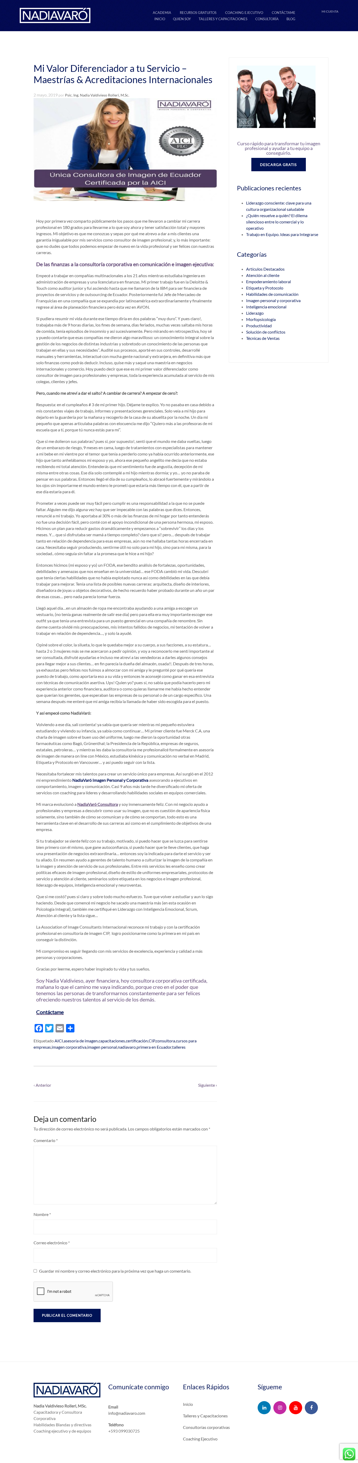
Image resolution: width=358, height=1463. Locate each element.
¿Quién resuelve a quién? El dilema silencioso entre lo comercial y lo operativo (276, 222)
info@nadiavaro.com (126, 1413)
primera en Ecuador (154, 1046)
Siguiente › (207, 1084)
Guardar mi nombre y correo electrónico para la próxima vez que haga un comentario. (115, 1270)
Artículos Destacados (265, 268)
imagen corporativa (69, 1046)
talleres (179, 1046)
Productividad (259, 325)
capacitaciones (112, 1040)
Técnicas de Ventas (263, 338)
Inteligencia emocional (266, 306)
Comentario (46, 1140)
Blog (290, 19)
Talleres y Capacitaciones (223, 19)
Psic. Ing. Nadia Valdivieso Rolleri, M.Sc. (97, 95)
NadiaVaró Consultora (97, 804)
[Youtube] (295, 1407)
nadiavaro (127, 1046)
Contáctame (283, 12)
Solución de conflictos (265, 331)
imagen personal (102, 1046)
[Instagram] (279, 1407)
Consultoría (267, 19)
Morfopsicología (261, 319)
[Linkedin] (264, 1407)
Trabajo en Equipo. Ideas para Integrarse (282, 234)
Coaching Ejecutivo (244, 12)
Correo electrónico (52, 1242)
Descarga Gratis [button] (278, 164)
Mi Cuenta (330, 11)
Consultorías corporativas (206, 1427)
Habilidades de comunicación (272, 294)
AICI (59, 1040)
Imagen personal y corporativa (273, 300)
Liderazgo (255, 312)
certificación (137, 1040)
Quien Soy (182, 19)
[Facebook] (311, 1407)
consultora (165, 1040)
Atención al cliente (262, 275)
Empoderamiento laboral (268, 281)
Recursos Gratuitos (198, 12)
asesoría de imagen (81, 1040)
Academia (162, 12)
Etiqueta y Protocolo (264, 287)
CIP (152, 1040)
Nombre (42, 1214)
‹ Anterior (42, 1084)
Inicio (159, 19)
